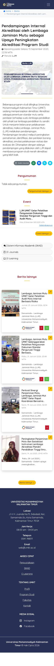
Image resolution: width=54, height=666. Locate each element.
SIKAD (27, 568)
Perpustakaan (27, 562)
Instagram (29, 620)
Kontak (27, 605)
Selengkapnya (45, 225)
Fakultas (27, 600)
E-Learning (27, 573)
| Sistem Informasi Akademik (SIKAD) (24, 245)
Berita (17, 11)
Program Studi (27, 594)
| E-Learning (12, 258)
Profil (27, 588)
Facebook (29, 626)
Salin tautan (23, 163)
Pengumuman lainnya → (40, 191)
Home (8, 11)
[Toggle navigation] (48, 4)
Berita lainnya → (27, 482)
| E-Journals (12, 252)
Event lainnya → (43, 233)
